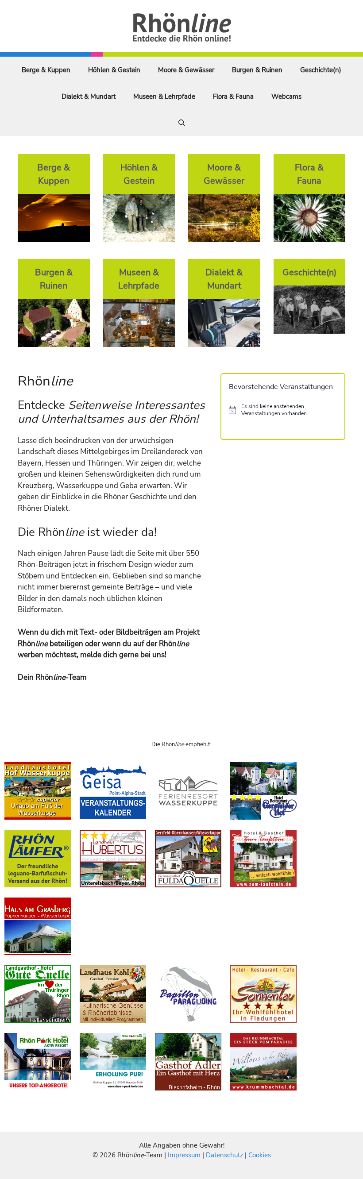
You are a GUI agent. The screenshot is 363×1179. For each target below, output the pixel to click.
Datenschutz (224, 1155)
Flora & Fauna (233, 96)
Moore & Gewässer (186, 70)
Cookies (259, 1155)
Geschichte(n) (320, 70)
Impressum (185, 1155)
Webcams (286, 96)
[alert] (283, 410)
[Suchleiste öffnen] (182, 123)
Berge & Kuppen (46, 70)
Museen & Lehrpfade (164, 96)
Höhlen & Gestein (114, 70)
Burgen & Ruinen (257, 70)
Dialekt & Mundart (89, 96)
